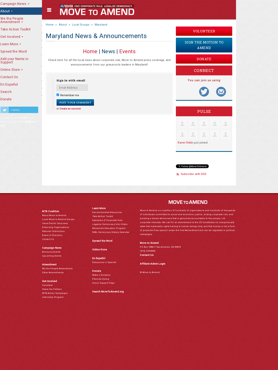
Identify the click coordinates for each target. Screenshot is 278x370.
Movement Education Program (109, 228)
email (23, 117)
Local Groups (81, 24)
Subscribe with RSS (194, 174)
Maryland (101, 24)
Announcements (51, 252)
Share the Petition (52, 289)
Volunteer (204, 31)
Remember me (69, 95)
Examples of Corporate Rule (107, 220)
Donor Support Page (103, 283)
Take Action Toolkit (102, 216)
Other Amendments (53, 272)
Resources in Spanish (104, 262)
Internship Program (53, 297)
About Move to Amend (54, 215)
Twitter (15, 109)
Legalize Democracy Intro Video (109, 224)
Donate (204, 59)
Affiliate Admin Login (152, 263)
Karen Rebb (185, 142)
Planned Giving (100, 279)
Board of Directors (52, 235)
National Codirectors (53, 231)
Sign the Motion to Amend (204, 45)
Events (127, 51)
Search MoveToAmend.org (108, 291)
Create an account (70, 108)
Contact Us (48, 239)
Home (50, 24)
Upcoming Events (51, 256)
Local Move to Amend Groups (58, 219)
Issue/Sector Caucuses (55, 223)
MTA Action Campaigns (55, 293)
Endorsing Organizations (55, 227)
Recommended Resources (107, 212)
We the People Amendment (57, 268)
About (63, 24)
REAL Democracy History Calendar (110, 232)
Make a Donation (101, 275)
